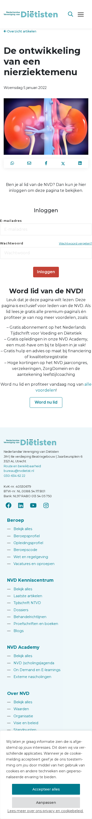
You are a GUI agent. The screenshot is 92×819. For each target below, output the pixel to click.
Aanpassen (46, 802)
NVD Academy (23, 647)
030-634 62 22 (14, 476)
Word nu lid (46, 402)
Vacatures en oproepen (30, 564)
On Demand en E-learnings (33, 670)
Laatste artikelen (24, 596)
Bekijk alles (19, 529)
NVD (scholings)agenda (30, 663)
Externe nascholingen (29, 677)
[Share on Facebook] (46, 163)
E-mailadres (11, 221)
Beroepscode (22, 550)
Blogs (15, 631)
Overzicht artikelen (21, 31)
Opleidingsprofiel (25, 543)
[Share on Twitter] (62, 163)
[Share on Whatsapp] (12, 163)
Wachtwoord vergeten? (75, 243)
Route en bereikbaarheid (22, 466)
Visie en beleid (22, 723)
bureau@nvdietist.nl (19, 471)
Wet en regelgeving (27, 557)
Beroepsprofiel (23, 536)
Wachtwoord (11, 243)
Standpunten (21, 730)
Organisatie (20, 716)
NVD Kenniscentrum (30, 580)
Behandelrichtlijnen (26, 617)
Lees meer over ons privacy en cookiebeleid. (45, 811)
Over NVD (18, 693)
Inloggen (46, 271)
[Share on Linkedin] (79, 163)
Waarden (18, 709)
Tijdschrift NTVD (24, 603)
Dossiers (17, 610)
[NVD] (31, 14)
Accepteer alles (46, 789)
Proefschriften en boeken (32, 623)
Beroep (15, 520)
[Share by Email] (29, 163)
